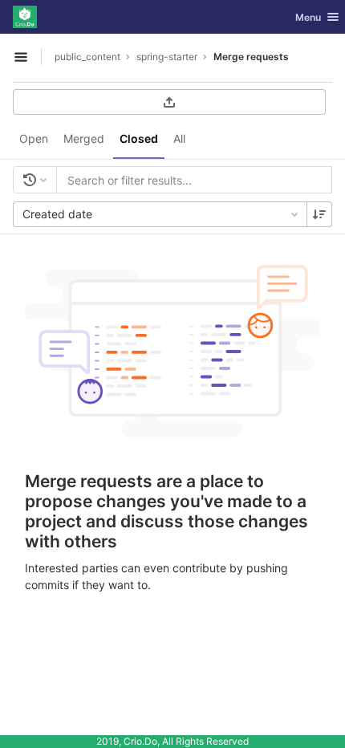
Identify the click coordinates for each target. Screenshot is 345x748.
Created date (57, 214)
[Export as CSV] (169, 102)
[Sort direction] (319, 214)
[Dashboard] (24, 17)
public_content (87, 57)
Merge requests (251, 57)
